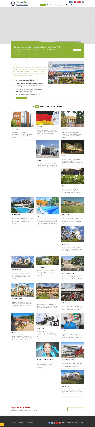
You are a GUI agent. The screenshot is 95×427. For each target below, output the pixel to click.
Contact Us (82, 422)
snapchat (2, 424)
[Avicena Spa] (72, 377)
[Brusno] (72, 147)
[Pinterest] (80, 2)
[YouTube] (78, 2)
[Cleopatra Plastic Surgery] (47, 349)
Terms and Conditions (70, 422)
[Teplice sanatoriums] (72, 263)
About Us (63, 422)
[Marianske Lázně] (22, 289)
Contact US (77, 50)
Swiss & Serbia (60, 106)
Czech (37, 106)
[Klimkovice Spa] (22, 262)
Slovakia (53, 106)
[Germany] (47, 118)
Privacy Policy (77, 422)
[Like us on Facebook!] (49, 423)
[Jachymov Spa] (47, 260)
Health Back (21, 422)
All (33, 106)
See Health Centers (68, 50)
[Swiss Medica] (22, 119)
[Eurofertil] (47, 319)
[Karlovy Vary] (72, 292)
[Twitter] (72, 2)
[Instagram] (75, 2)
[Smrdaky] (72, 119)
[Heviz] (47, 205)
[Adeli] (72, 175)
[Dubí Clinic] (47, 291)
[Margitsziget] (22, 205)
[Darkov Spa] (72, 234)
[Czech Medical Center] (72, 350)
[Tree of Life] (72, 205)
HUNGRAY (47, 106)
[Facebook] (70, 2)
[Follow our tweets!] (52, 423)
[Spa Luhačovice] (22, 322)
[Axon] (72, 321)
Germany (42, 106)
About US (21, 98)
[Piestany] (47, 149)
